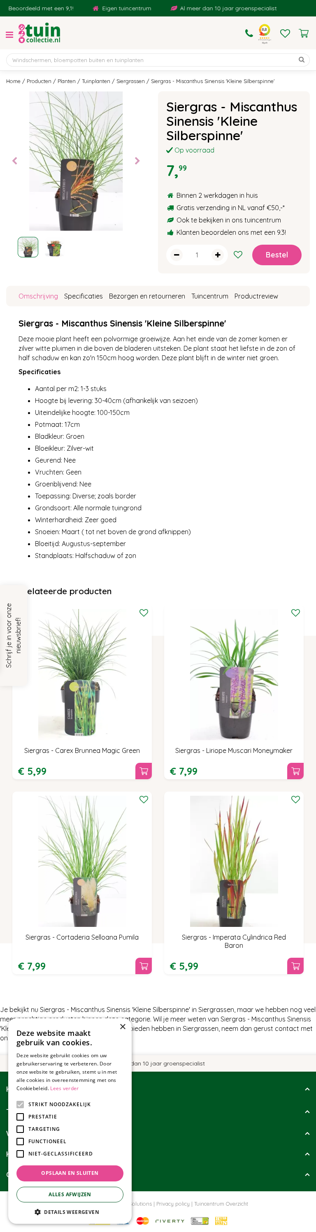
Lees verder (64, 1088)
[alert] (70, 1121)
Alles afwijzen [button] (70, 1194)
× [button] (122, 1027)
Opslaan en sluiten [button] (69, 1172)
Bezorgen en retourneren (147, 296)
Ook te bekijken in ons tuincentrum (229, 220)
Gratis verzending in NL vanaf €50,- (230, 208)
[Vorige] (14, 161)
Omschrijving (38, 296)
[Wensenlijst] (285, 33)
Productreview (256, 296)
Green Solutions (132, 1203)
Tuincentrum (209, 296)
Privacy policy (173, 1203)
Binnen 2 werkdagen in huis (217, 195)
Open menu (9, 35)
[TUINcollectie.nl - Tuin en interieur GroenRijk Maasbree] (39, 33)
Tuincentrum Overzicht (221, 1203)
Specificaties (83, 296)
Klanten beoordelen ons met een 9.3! (231, 232)
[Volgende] (137, 161)
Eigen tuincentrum (116, 8)
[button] (69, 1212)
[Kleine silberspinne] (76, 161)
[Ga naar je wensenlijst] (285, 33)
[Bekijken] (303, 33)
